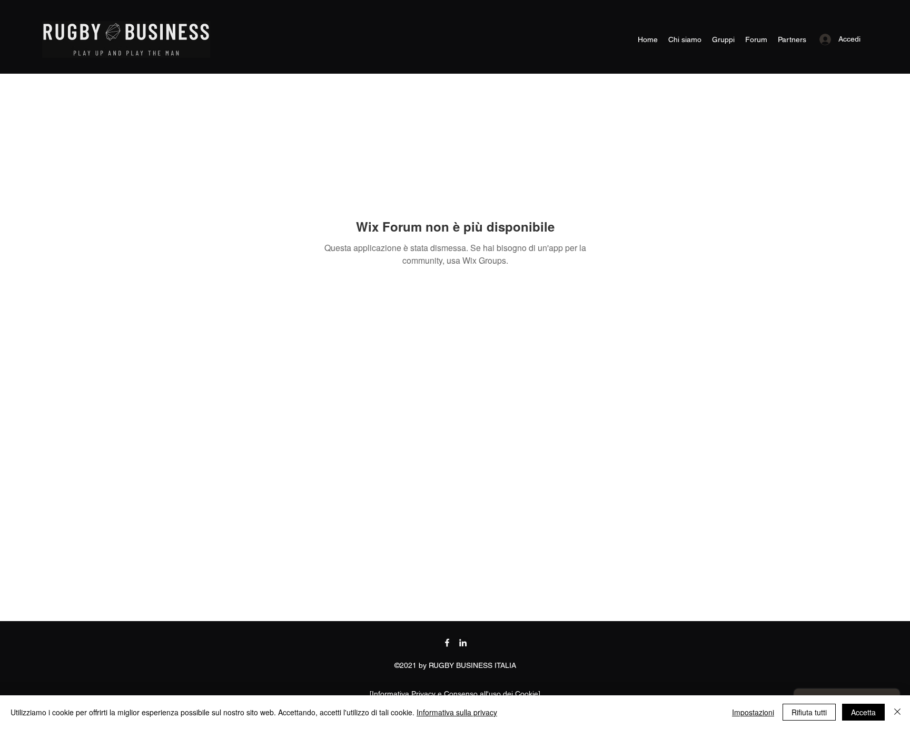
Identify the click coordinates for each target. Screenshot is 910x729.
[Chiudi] (897, 712)
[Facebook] (447, 642)
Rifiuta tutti (809, 712)
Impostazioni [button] (753, 712)
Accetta (863, 712)
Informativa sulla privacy (457, 712)
